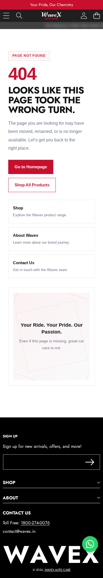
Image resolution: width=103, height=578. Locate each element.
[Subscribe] (90, 462)
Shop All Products (32, 185)
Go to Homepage (31, 166)
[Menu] (6, 16)
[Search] (19, 16)
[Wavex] (51, 15)
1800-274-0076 (35, 523)
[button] (96, 16)
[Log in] (83, 16)
